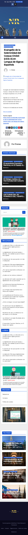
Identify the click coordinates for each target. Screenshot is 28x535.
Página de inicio (13, 528)
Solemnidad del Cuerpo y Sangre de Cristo (19, 132)
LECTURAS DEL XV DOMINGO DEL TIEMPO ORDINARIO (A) (13, 196)
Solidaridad (6, 471)
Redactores (6, 394)
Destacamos (19, 457)
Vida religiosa (14, 471)
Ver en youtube (7, 111)
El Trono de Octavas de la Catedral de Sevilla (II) (8, 132)
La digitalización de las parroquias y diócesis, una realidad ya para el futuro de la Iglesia (13, 254)
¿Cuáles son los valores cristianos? (12, 275)
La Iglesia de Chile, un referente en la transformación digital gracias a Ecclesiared (13, 247)
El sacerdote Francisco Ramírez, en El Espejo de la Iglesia (13, 165)
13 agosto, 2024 (9, 477)
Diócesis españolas (18, 161)
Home (2, 528)
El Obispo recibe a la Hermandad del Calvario (13, 180)
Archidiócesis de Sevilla (9, 45)
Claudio (20, 447)
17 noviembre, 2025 (10, 447)
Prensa (13, 70)
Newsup (22, 523)
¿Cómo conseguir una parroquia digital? (14, 302)
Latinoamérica (20, 441)
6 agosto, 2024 (9, 496)
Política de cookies (8, 402)
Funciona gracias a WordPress (10, 523)
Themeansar (14, 525)
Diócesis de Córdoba (8, 161)
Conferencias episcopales (9, 441)
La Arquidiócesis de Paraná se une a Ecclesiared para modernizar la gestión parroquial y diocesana (13, 296)
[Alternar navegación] (15, 37)
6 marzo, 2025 (9, 463)
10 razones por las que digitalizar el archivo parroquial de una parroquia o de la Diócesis (13, 307)
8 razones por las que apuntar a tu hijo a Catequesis (12, 475)
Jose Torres (18, 463)
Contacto (5, 398)
